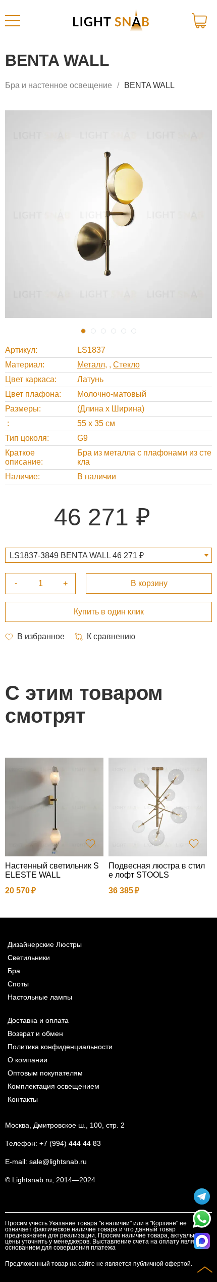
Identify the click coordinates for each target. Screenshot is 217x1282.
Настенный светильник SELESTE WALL (52, 870)
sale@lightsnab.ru (58, 1161)
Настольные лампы (40, 997)
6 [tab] (133, 331)
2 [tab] (93, 331)
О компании (27, 1060)
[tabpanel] (108, 214)
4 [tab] (113, 331)
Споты (18, 984)
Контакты (23, 1099)
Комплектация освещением (53, 1086)
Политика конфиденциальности (60, 1047)
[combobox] (108, 555)
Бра (14, 971)
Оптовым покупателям (45, 1073)
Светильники (29, 958)
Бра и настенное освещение (58, 85)
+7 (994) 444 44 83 (70, 1143)
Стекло (126, 364)
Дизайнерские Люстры (45, 944)
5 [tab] (123, 331)
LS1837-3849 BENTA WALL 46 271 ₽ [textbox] (77, 555)
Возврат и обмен (35, 1033)
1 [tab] (83, 331)
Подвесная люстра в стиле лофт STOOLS (156, 870)
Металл (91, 364)
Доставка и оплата (38, 1020)
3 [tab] (103, 331)
